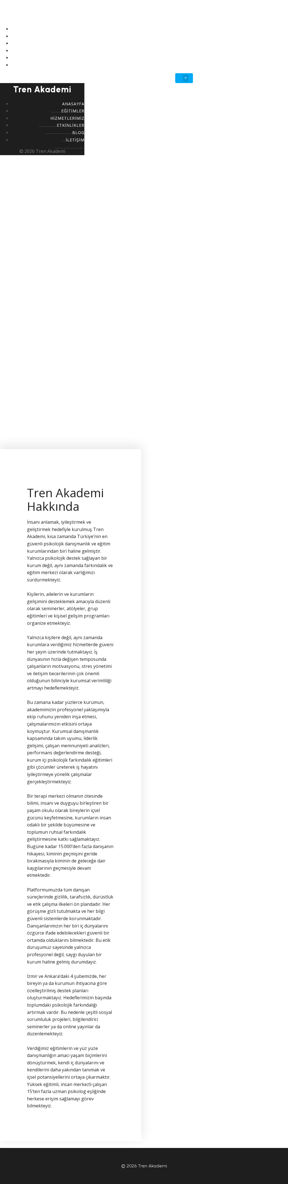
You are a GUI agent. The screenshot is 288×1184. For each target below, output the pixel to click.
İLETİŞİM (183, 65)
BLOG (186, 57)
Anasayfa (181, 29)
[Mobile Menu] (184, 78)
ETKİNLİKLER (179, 50)
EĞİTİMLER (180, 36)
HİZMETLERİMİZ (175, 43)
